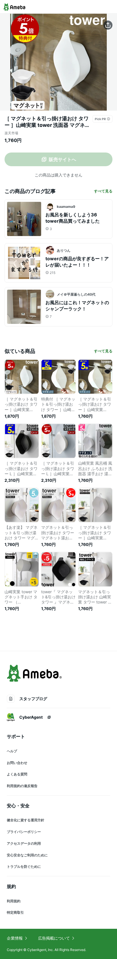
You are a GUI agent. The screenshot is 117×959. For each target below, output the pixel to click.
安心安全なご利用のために (27, 855)
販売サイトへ (62, 159)
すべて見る (103, 191)
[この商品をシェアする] (107, 25)
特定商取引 (15, 912)
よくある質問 (17, 774)
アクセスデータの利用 (24, 843)
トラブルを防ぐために (24, 866)
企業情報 (15, 938)
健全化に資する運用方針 (25, 820)
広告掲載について (54, 938)
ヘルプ (12, 751)
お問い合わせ (17, 763)
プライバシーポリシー (24, 832)
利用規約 (13, 901)
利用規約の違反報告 (22, 786)
